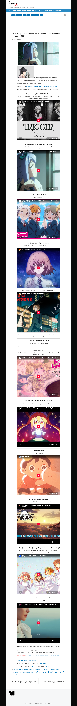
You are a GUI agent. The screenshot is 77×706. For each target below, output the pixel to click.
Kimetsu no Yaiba (30, 671)
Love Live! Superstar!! (17, 672)
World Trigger (15, 674)
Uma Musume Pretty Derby (56, 672)
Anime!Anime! (23, 657)
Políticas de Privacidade (48, 10)
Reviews (24, 10)
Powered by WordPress (38, 703)
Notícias (14, 10)
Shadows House (26, 672)
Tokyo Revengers (34, 672)
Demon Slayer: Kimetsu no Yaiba (21, 669)
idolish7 (57, 669)
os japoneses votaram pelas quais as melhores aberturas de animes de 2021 (42, 86)
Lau (13, 38)
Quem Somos (58, 10)
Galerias (39, 10)
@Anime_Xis (43, 663)
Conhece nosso (20, 664)
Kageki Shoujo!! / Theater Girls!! (19, 671)
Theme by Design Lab (48, 703)
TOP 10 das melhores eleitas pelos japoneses (42, 655)
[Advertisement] (38, 24)
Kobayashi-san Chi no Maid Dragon (57, 671)
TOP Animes (46, 672)
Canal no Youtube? (28, 664)
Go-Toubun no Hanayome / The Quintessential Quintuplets (42, 669)
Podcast (34, 10)
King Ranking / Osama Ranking (42, 671)
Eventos (19, 10)
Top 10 (41, 672)
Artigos (29, 10)
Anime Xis (34, 666)
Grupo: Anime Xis (48, 666)
